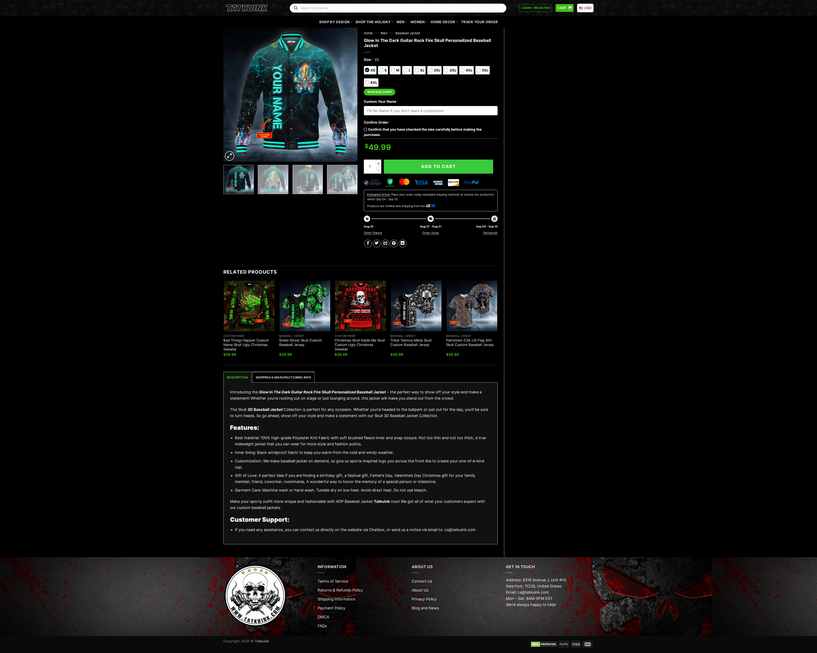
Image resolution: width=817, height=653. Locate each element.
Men (401, 22)
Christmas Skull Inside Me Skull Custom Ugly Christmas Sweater (360, 344)
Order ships (430, 232)
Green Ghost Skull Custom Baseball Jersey (300, 342)
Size (368, 59)
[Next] (349, 94)
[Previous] (231, 94)
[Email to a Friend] (385, 243)
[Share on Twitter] (377, 243)
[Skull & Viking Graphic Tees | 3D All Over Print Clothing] (247, 8)
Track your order (479, 22)
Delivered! (490, 232)
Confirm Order (377, 122)
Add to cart (438, 166)
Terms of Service (333, 581)
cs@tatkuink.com (460, 529)
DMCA (323, 617)
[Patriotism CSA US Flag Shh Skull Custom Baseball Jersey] (472, 306)
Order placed (373, 232)
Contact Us (422, 581)
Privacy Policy (424, 599)
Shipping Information (337, 599)
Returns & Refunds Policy (340, 590)
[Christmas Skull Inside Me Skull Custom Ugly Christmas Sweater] (360, 306)
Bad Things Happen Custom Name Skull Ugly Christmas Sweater (246, 344)
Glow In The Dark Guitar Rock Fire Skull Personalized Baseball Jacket (322, 392)
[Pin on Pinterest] (394, 243)
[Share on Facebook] (368, 243)
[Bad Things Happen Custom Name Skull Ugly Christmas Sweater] (249, 306)
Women (417, 22)
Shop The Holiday (373, 22)
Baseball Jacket (408, 33)
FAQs (322, 626)
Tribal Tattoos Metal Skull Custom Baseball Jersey (410, 342)
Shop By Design (334, 22)
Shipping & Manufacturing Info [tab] (283, 377)
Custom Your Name (381, 101)
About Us (420, 590)
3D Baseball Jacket (265, 409)
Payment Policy (331, 608)
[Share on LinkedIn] (403, 243)
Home (368, 33)
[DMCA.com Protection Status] (544, 644)
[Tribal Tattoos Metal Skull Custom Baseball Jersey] (416, 306)
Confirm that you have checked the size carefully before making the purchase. (423, 132)
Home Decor (443, 22)
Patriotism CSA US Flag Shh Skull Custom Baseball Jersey (470, 342)
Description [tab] (237, 377)
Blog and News (425, 608)
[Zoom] (229, 156)
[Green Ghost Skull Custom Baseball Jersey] (305, 306)
